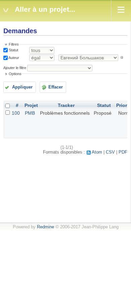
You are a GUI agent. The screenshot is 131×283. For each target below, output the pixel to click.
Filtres (14, 44)
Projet (31, 105)
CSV (110, 152)
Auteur (13, 57)
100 (16, 113)
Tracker (66, 105)
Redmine (45, 227)
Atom (97, 152)
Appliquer (22, 87)
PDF (123, 152)
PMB (30, 113)
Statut (13, 50)
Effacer (55, 87)
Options (15, 74)
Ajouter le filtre (14, 68)
